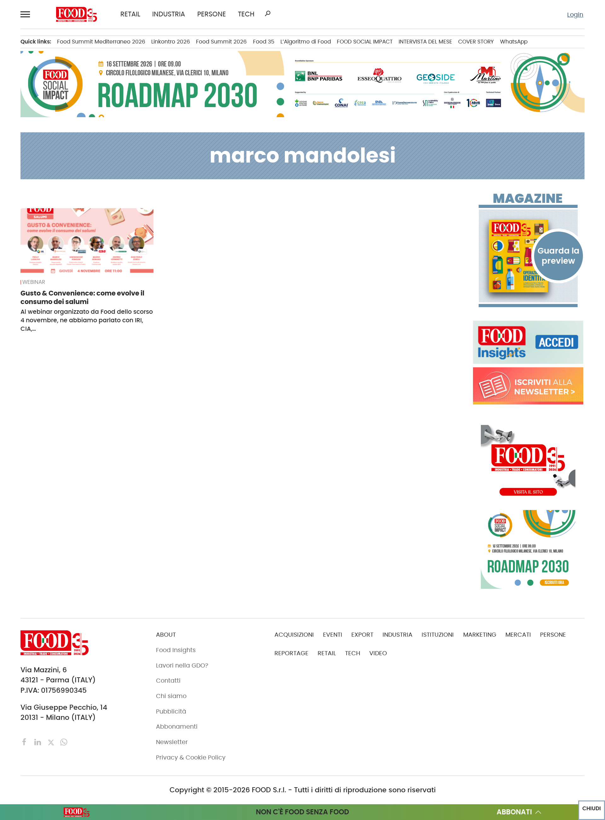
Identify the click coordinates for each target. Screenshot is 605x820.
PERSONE (211, 14)
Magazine (527, 198)
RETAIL (130, 14)
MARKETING (479, 634)
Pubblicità (171, 711)
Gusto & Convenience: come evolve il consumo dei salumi (82, 297)
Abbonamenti (177, 726)
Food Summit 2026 (221, 41)
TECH (246, 14)
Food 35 (263, 41)
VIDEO (378, 653)
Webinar (33, 282)
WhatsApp (513, 41)
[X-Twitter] (52, 741)
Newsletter (172, 742)
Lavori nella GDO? (182, 665)
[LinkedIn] (38, 741)
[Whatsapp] (64, 741)
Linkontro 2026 (170, 41)
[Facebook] (25, 741)
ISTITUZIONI (438, 634)
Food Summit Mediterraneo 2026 (101, 41)
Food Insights (176, 650)
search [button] (267, 13)
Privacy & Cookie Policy (191, 757)
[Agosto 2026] (528, 256)
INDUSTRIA (168, 14)
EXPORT (362, 634)
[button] (26, 14)
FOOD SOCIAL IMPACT (365, 41)
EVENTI (332, 634)
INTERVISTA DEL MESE (425, 41)
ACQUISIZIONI (294, 634)
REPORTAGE (291, 653)
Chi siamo (171, 696)
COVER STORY (476, 41)
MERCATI (518, 634)
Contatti (168, 680)
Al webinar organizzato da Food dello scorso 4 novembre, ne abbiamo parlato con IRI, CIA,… (86, 320)
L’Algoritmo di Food (305, 41)
